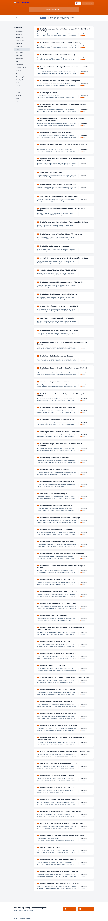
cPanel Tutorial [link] (20, 40)
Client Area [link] (19, 34)
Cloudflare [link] (19, 46)
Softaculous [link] (19, 64)
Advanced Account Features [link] (23, 67)
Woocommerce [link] (20, 73)
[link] (64, 32)
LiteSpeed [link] (18, 83)
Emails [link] (18, 49)
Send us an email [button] (86, 909)
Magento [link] (18, 70)
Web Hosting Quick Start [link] (22, 77)
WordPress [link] (19, 43)
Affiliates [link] (18, 95)
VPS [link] (17, 61)
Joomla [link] (18, 89)
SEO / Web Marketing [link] (22, 86)
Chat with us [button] (70, 909)
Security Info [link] (19, 37)
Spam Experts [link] (19, 80)
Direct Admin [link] (19, 55)
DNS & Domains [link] (20, 52)
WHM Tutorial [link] (19, 58)
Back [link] (17, 18)
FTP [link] (17, 101)
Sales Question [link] (20, 31)
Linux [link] (17, 98)
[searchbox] (54, 9)
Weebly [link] (18, 92)
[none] (22, 3)
